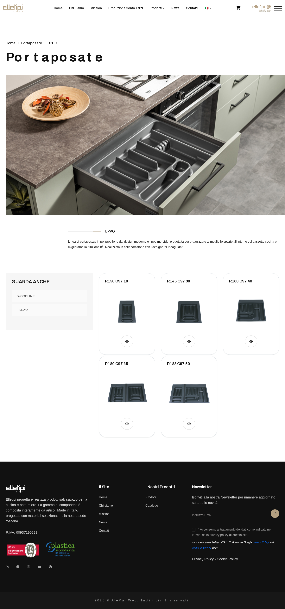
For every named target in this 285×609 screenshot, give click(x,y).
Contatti (104, 530)
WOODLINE (26, 296)
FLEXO (22, 309)
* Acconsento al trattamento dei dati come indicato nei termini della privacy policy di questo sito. (231, 532)
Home (103, 497)
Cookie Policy (227, 559)
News (103, 522)
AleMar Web (124, 600)
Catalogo (151, 505)
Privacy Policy (261, 542)
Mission (104, 514)
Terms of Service (201, 547)
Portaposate (31, 43)
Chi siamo (106, 505)
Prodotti (150, 497)
